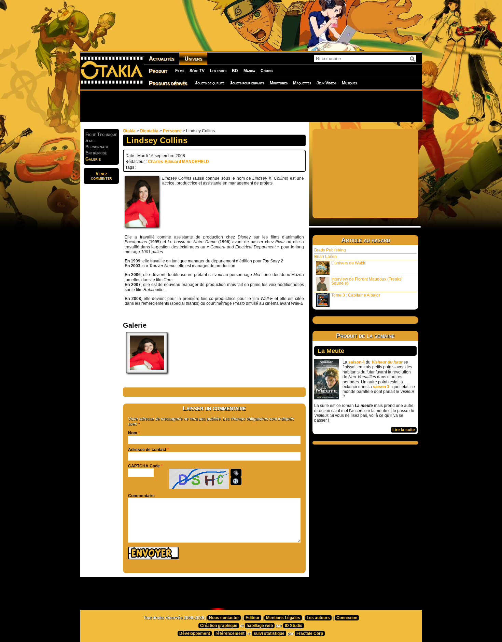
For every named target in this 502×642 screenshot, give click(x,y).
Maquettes (302, 83)
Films (179, 70)
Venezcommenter (101, 176)
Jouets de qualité (209, 83)
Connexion (346, 617)
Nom (132, 433)
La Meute (331, 350)
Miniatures (279, 83)
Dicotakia (149, 130)
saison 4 (356, 362)
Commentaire (141, 495)
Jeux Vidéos (326, 83)
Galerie (93, 159)
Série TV (197, 70)
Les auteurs (318, 617)
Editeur (253, 617)
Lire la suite (403, 429)
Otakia (129, 130)
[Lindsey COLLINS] (146, 371)
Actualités (161, 59)
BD (235, 70)
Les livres (218, 70)
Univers (193, 59)
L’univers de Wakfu (348, 263)
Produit (158, 71)
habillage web (260, 625)
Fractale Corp (309, 633)
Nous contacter (224, 617)
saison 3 (381, 386)
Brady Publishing (330, 250)
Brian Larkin (325, 256)
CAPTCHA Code (144, 466)
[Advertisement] (251, 106)
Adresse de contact (147, 449)
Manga (249, 70)
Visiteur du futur (387, 362)
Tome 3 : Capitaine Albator (355, 295)
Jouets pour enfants (247, 83)
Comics (267, 70)
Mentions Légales (283, 617)
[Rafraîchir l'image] (236, 481)
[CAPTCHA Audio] (236, 473)
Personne (172, 130)
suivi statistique (269, 633)
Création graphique (218, 625)
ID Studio (293, 625)
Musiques (349, 83)
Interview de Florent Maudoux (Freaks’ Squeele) (366, 281)
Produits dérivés (168, 83)
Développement (194, 633)
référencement (230, 633)
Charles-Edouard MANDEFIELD (178, 161)
